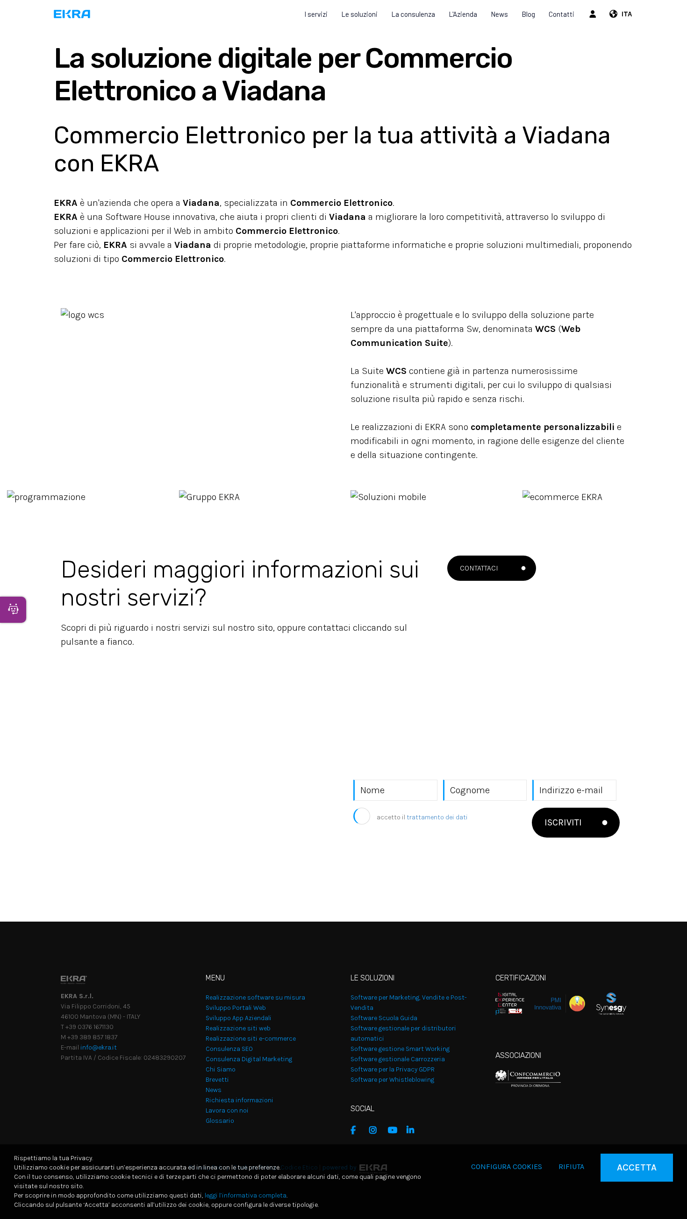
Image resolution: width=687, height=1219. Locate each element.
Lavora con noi (227, 1110)
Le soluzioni (359, 14)
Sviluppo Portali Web (236, 1008)
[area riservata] (594, 14)
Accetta (637, 1167)
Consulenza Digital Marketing (249, 1059)
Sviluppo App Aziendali (239, 1018)
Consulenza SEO (229, 1049)
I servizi (316, 14)
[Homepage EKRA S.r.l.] (72, 14)
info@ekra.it (98, 1047)
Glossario (220, 1121)
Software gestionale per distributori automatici (403, 1033)
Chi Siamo (221, 1069)
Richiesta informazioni (239, 1100)
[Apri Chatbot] (13, 610)
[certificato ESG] (605, 1003)
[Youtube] (395, 1130)
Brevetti (217, 1080)
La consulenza (413, 14)
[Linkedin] (414, 1130)
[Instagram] (376, 1130)
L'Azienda (463, 14)
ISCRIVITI (563, 822)
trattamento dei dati (437, 817)
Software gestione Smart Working (400, 1049)
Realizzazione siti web (238, 1028)
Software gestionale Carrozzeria (398, 1059)
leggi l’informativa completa (245, 1195)
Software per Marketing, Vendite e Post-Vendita (409, 1003)
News (499, 14)
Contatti (561, 14)
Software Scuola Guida (384, 1018)
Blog (528, 14)
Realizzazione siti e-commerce (251, 1039)
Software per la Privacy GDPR (393, 1069)
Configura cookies (506, 1166)
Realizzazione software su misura (255, 997)
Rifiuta (571, 1166)
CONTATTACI (479, 568)
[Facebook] (358, 1130)
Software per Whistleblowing (392, 1080)
